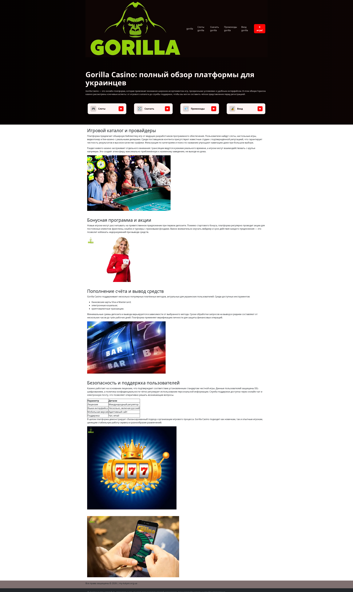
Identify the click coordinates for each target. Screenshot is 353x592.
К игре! (260, 28)
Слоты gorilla (200, 28)
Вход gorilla (244, 28)
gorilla (189, 28)
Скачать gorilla (214, 28)
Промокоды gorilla (230, 28)
